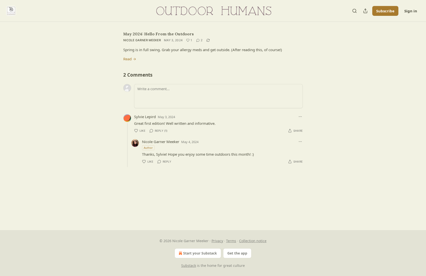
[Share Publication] (365, 11)
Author (148, 147)
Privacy (217, 240)
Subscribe (385, 10)
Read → (129, 58)
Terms (231, 240)
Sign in (410, 10)
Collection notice (252, 240)
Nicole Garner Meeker (142, 40)
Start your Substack (200, 253)
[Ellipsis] (300, 117)
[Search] (354, 11)
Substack (188, 265)
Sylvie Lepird (145, 116)
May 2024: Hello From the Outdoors (158, 33)
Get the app (237, 253)
